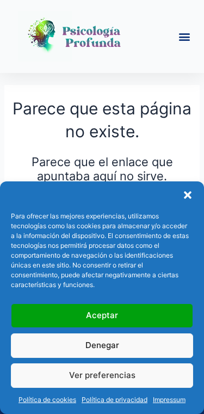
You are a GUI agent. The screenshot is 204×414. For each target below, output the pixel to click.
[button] (187, 195)
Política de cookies (47, 399)
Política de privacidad (114, 399)
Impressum (169, 399)
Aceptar (102, 315)
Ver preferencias (102, 375)
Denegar (102, 345)
